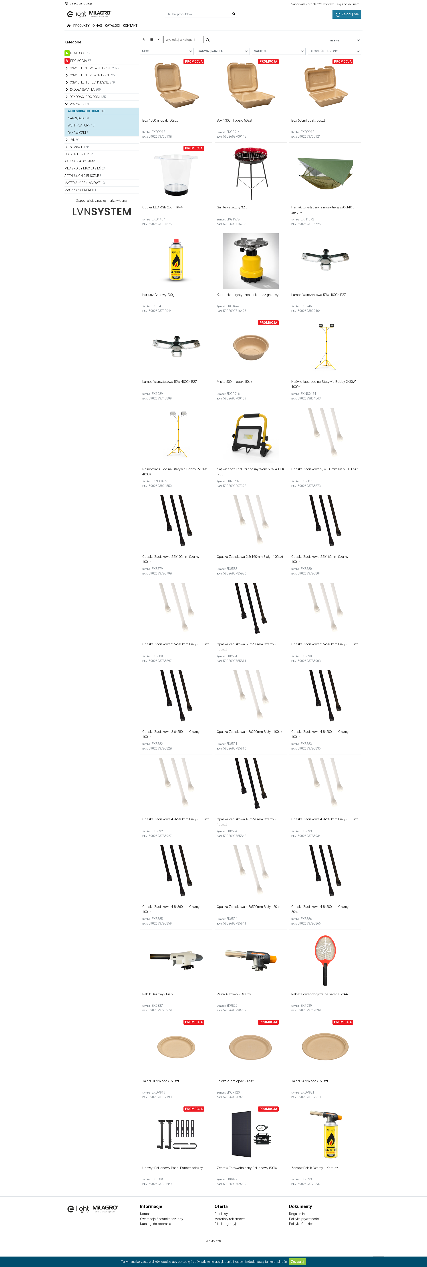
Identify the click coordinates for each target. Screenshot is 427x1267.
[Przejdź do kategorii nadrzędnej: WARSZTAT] (143, 39)
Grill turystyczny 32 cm (233, 207)
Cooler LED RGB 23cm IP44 (162, 207)
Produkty (81, 26)
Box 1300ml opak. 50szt (234, 120)
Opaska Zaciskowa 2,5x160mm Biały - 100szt (250, 557)
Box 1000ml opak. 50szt (160, 120)
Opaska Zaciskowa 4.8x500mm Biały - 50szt (249, 907)
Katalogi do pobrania (155, 1224)
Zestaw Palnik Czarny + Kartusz (314, 1168)
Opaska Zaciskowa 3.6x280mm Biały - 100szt (324, 644)
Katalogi (112, 26)
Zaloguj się (350, 14)
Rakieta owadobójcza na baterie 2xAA (319, 994)
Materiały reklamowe (230, 1219)
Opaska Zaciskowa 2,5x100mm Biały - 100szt (324, 469)
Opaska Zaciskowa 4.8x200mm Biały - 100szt (250, 732)
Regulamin (297, 1214)
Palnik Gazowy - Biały (157, 994)
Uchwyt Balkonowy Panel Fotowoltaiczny (172, 1168)
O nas (97, 26)
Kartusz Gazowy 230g (158, 295)
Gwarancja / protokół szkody (161, 1219)
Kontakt (130, 26)
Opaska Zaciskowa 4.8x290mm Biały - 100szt (175, 819)
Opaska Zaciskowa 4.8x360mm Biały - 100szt (324, 819)
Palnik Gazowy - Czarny (234, 994)
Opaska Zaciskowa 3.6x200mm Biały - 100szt (175, 644)
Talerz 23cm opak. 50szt (235, 1081)
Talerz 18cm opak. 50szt (160, 1081)
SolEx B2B (215, 1241)
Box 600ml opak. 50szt (308, 120)
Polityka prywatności (304, 1219)
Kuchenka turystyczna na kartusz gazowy (247, 295)
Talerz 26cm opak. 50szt (309, 1081)
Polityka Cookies (301, 1224)
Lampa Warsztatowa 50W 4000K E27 (318, 295)
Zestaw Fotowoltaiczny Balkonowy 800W (247, 1168)
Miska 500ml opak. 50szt (235, 382)
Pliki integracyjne (227, 1224)
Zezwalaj (297, 1261)
